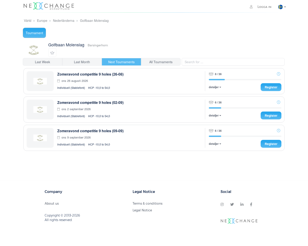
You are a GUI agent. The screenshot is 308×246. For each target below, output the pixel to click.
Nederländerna (63, 20)
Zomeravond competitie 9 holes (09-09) (90, 130)
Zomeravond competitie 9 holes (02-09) (90, 102)
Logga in (264, 7)
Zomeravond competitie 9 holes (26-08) (90, 74)
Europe (42, 20)
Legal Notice (142, 210)
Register (271, 87)
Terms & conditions (147, 203)
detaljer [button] (214, 87)
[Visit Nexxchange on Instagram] (222, 204)
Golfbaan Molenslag (94, 20)
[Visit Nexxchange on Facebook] (251, 204)
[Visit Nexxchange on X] (232, 204)
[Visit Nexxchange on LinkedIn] (242, 204)
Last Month (82, 62)
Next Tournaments (121, 62)
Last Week (42, 62)
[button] (52, 52)
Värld (27, 20)
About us (52, 203)
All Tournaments (160, 62)
